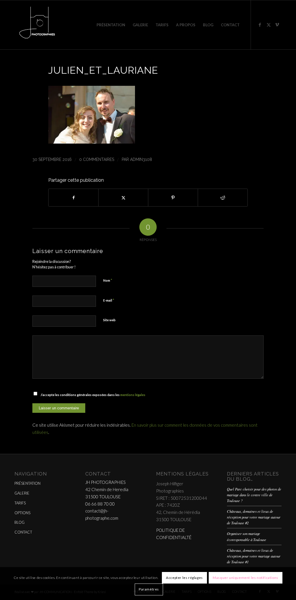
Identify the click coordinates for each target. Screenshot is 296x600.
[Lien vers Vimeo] (277, 24)
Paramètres (149, 589)
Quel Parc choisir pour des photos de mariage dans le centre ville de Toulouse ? (254, 494)
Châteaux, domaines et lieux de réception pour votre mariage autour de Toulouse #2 (253, 517)
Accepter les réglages (184, 577)
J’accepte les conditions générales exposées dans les (92, 395)
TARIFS (20, 503)
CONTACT (23, 532)
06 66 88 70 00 (100, 503)
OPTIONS (22, 512)
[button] (91, 142)
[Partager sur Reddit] (222, 197)
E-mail (108, 300)
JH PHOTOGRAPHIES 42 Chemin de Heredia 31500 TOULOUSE (106, 489)
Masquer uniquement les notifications (245, 577)
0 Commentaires (96, 159)
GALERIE (21, 493)
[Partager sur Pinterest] (173, 197)
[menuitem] (111, 24)
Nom (107, 280)
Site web (109, 320)
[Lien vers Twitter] (268, 24)
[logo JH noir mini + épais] (37, 24)
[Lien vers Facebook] (260, 24)
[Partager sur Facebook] (73, 197)
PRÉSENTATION (27, 483)
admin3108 (141, 159)
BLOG (19, 522)
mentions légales (132, 395)
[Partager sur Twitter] (123, 197)
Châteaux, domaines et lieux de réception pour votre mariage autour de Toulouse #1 (253, 556)
